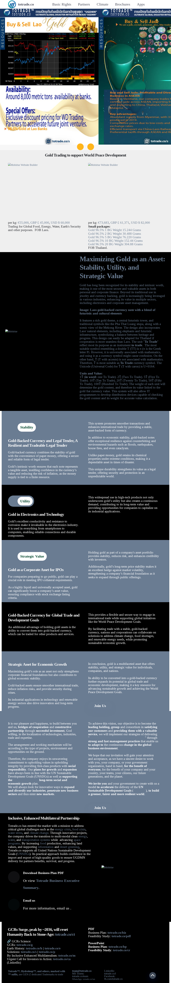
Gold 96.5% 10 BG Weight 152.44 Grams (115, 240)
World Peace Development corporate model (117, 737)
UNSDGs (23, 854)
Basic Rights (61, 4)
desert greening (69, 847)
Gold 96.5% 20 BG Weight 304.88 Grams (115, 244)
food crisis (79, 829)
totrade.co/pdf (121, 936)
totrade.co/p (47, 952)
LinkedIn (109, 970)
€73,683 (103, 222)
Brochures (122, 4)
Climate (102, 4)
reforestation (46, 847)
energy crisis (63, 829)
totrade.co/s (29, 952)
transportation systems (36, 840)
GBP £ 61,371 (120, 222)
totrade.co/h (34, 948)
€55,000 (23, 222)
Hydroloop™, (29, 971)
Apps (141, 4)
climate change (39, 833)
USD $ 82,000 (140, 222)
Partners (84, 4)
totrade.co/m (66, 955)
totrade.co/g (24, 945)
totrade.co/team (80, 976)
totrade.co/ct (65, 934)
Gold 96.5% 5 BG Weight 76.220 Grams (114, 237)
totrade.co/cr (121, 950)
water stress (15, 833)
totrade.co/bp (118, 946)
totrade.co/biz (117, 932)
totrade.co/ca (62, 959)
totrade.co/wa (89, 979)
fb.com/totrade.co (113, 978)
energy (82, 836)
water (11, 840)
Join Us (100, 706)
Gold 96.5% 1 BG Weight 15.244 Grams (114, 230)
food (43, 843)
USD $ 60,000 (60, 222)
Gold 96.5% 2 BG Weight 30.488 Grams (114, 233)
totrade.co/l (110, 973)
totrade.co (26, 4)
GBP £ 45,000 (39, 222)
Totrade (12, 971)
